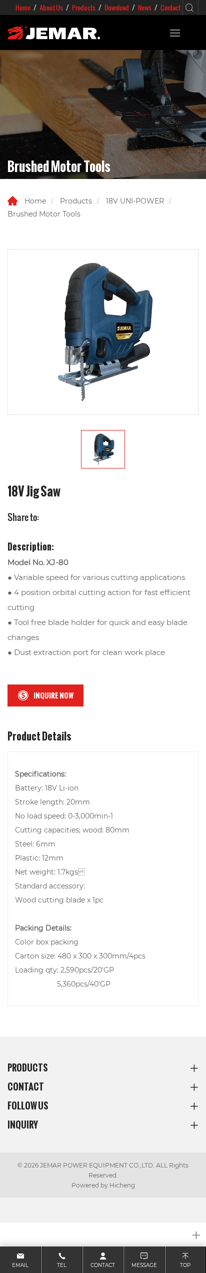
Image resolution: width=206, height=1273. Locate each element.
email (20, 1265)
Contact (170, 7)
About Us (51, 7)
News (145, 7)
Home (23, 7)
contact (102, 1265)
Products (84, 7)
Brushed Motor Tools (44, 213)
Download (116, 7)
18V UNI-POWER (135, 201)
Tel (61, 1265)
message (144, 1265)
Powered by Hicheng (103, 1185)
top (185, 1265)
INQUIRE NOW (54, 695)
